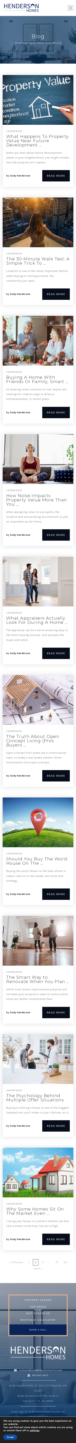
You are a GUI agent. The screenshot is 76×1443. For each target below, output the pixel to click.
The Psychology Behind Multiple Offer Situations (35, 1097)
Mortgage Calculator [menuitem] (38, 1319)
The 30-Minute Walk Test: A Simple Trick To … (38, 261)
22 (65, 1262)
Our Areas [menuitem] (38, 1306)
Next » (38, 1268)
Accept (10, 1437)
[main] (38, 649)
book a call (38, 1329)
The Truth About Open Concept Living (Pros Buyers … (32, 741)
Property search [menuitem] (38, 1300)
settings (34, 1430)
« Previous (16, 1262)
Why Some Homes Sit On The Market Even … (35, 1211)
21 (57, 1262)
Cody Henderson (20, 175)
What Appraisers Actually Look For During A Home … (37, 620)
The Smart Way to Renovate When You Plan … (37, 979)
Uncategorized (14, 131)
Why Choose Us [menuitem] (38, 1313)
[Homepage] (21, 8)
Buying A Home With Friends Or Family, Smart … (37, 379)
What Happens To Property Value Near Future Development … (37, 141)
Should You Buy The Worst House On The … (37, 861)
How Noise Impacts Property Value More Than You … (36, 500)
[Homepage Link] (38, 1352)
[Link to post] (38, 100)
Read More (56, 175)
